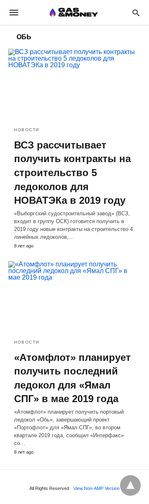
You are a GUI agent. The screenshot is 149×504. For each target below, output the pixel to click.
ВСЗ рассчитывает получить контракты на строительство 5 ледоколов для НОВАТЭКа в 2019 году (72, 172)
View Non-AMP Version (96, 488)
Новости (26, 129)
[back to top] (130, 485)
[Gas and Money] (74, 12)
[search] (136, 12)
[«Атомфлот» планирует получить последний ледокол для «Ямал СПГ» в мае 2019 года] (74, 297)
